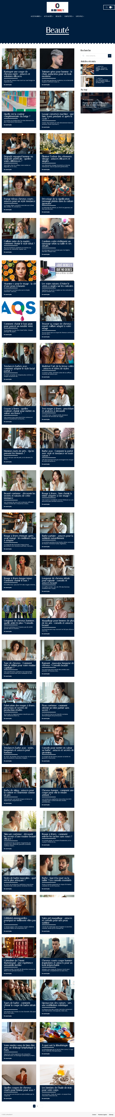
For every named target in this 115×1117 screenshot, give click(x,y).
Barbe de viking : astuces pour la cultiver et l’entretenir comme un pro (19, 792)
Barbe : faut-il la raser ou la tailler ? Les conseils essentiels (56, 879)
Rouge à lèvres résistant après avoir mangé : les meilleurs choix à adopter (20, 538)
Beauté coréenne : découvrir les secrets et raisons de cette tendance (19, 495)
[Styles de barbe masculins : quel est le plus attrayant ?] (19, 865)
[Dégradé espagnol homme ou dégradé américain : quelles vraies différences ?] (19, 143)
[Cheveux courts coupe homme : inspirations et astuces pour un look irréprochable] (57, 947)
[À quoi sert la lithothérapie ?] (57, 1032)
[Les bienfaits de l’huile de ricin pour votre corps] (57, 1074)
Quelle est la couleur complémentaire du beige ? (17, 115)
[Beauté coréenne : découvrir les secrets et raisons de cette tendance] (19, 480)
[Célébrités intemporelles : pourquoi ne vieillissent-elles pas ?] (19, 905)
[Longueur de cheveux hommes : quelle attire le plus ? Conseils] (19, 607)
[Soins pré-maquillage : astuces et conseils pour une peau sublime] (57, 905)
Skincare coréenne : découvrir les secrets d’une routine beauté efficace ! (20, 836)
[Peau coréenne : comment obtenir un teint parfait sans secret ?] (57, 692)
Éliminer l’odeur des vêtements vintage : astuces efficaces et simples (57, 158)
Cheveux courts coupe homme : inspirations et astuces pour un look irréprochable (57, 962)
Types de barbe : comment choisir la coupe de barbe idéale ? (20, 1005)
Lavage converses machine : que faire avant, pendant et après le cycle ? (58, 116)
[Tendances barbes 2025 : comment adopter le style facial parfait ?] (19, 353)
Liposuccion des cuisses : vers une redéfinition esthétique (57, 1004)
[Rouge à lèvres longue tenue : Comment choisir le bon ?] (19, 565)
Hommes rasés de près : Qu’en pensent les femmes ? (19, 452)
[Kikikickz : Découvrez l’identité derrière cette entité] (87, 69)
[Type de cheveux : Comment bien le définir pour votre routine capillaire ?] (19, 650)
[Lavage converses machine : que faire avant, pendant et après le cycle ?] (57, 101)
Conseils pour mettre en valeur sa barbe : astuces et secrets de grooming (58, 750)
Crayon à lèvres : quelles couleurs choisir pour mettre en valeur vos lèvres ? (19, 411)
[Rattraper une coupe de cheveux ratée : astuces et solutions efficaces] (19, 58)
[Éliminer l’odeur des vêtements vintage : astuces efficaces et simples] (57, 143)
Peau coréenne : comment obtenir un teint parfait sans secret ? (55, 707)
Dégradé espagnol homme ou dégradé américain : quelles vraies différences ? (18, 158)
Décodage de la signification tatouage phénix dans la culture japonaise (57, 201)
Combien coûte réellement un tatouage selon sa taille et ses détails (56, 243)
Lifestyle (100, 78)
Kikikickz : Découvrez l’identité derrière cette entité (102, 69)
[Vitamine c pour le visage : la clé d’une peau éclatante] (19, 270)
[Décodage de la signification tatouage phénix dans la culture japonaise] (57, 186)
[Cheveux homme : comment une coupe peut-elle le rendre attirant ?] (57, 777)
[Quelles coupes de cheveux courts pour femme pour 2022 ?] (19, 1074)
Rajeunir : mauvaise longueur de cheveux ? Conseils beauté (58, 664)
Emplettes (100, 66)
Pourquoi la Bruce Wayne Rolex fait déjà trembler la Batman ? (96, 104)
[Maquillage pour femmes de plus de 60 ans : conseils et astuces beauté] (57, 607)
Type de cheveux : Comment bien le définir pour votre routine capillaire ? (20, 665)
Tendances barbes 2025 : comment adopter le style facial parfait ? (19, 368)
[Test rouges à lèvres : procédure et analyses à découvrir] (57, 395)
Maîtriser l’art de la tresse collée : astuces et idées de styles (58, 367)
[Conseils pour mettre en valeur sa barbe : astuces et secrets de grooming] (57, 735)
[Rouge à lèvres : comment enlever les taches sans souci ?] (57, 821)
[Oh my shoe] (57, 7)
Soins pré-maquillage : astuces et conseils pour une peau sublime (57, 920)
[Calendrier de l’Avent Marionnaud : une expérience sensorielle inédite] (19, 947)
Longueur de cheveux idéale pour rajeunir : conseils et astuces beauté (56, 580)
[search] (106, 7)
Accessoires (88, 100)
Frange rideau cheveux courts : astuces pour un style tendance (19, 199)
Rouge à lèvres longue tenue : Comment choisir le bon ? (18, 579)
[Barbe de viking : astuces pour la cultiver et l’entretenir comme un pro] (19, 777)
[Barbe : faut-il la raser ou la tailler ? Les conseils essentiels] (57, 865)
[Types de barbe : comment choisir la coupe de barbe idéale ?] (19, 990)
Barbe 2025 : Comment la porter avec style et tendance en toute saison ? (57, 453)
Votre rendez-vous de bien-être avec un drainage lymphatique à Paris (19, 1047)
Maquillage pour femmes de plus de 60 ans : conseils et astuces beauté (58, 623)
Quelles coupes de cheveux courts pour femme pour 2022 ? (19, 1088)
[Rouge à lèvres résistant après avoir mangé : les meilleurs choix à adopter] (19, 523)
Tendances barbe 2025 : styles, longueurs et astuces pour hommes (19, 750)
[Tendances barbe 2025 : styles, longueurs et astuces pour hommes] (19, 735)
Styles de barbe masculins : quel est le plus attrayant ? (20, 879)
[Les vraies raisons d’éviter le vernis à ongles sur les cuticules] (57, 270)
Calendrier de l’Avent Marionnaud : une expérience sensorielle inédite (18, 962)
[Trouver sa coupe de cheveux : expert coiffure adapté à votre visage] (57, 311)
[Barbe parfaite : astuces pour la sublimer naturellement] (57, 523)
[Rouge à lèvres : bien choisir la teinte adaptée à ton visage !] (57, 480)
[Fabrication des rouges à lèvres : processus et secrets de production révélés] (19, 692)
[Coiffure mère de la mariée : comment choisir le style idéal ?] (19, 228)
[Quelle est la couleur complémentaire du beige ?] (19, 101)
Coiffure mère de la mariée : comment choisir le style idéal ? (19, 242)
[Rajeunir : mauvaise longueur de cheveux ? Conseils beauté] (57, 650)
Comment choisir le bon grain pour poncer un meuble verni (18, 324)
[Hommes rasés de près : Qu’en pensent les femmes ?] (19, 438)
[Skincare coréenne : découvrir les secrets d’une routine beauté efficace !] (19, 821)
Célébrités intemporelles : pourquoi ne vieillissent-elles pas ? (20, 920)
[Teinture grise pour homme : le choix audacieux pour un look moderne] (57, 58)
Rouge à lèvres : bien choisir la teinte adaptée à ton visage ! (57, 494)
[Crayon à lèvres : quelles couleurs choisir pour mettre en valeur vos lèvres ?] (19, 395)
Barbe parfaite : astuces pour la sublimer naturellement (57, 536)
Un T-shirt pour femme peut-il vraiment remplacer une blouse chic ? (103, 81)
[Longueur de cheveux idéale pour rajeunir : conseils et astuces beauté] (57, 565)
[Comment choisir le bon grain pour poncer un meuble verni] (19, 311)
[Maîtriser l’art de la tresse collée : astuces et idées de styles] (57, 353)
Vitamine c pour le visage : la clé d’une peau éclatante (20, 284)
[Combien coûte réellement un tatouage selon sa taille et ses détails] (57, 228)
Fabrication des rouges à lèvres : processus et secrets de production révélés (20, 707)
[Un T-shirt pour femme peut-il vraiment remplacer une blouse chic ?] (87, 81)
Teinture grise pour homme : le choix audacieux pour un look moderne (57, 74)
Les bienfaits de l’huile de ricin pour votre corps (57, 1088)
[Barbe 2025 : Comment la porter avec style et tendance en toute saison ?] (57, 438)
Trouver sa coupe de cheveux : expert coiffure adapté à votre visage (57, 326)
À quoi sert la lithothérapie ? (56, 1045)
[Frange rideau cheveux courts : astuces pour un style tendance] (19, 186)
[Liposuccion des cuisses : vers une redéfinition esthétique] (57, 990)
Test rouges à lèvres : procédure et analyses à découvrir (58, 409)
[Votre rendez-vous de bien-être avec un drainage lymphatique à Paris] (19, 1032)
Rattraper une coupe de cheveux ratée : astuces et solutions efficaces (17, 74)
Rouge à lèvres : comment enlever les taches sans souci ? (57, 835)
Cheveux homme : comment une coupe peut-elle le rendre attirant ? (58, 792)
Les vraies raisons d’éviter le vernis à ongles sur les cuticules (57, 284)
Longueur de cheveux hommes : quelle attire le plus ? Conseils (19, 621)
